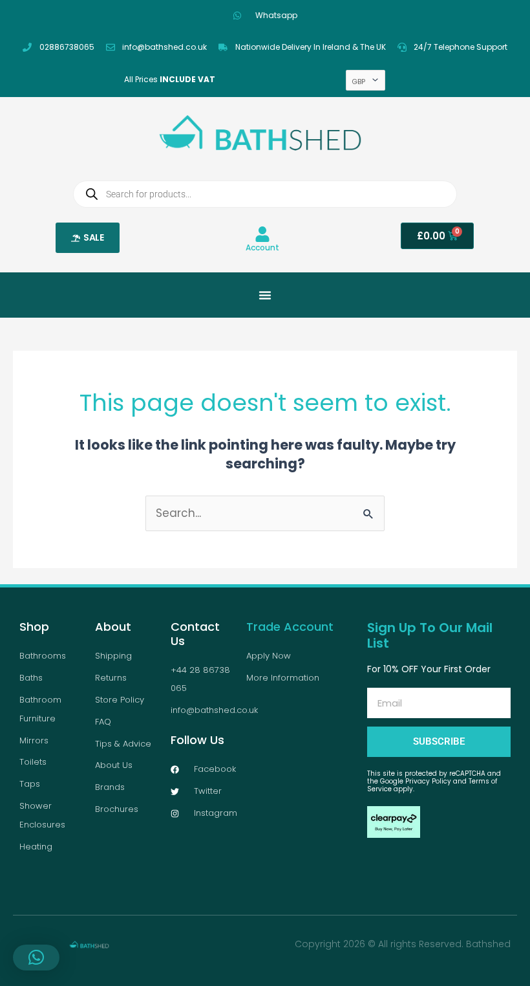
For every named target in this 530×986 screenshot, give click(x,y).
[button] (36, 957)
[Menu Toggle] (265, 295)
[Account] (262, 234)
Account (262, 247)
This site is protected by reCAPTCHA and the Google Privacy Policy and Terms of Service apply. (434, 781)
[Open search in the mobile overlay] (265, 194)
